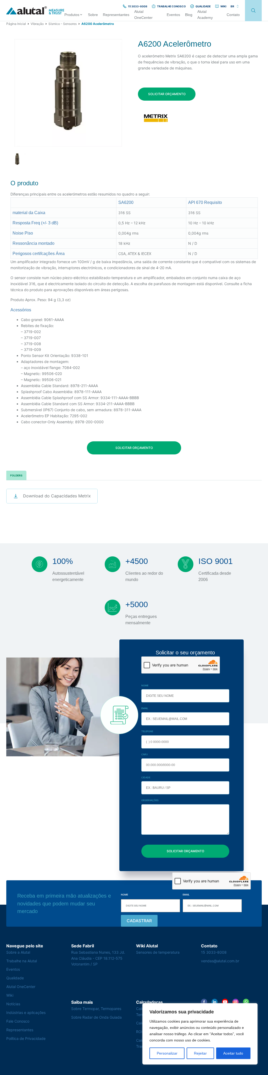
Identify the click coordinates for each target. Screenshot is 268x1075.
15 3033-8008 (214, 952)
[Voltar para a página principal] (35, 10)
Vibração (37, 24)
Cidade (145, 777)
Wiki (9, 995)
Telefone (147, 731)
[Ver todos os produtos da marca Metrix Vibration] (155, 118)
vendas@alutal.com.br (220, 961)
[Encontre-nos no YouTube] (225, 1002)
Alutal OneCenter (20, 986)
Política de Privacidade (26, 1038)
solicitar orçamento (167, 94)
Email (144, 708)
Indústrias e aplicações (26, 1012)
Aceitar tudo (233, 1053)
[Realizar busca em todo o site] (253, 10)
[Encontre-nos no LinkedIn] (214, 1002)
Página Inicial (16, 24)
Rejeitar (200, 1053)
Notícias (13, 1004)
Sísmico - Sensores (62, 24)
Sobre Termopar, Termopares (96, 1008)
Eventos (13, 969)
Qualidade (15, 978)
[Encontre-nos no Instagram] (235, 1002)
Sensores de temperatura (158, 952)
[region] (200, 1034)
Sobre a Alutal (18, 952)
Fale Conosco (17, 1021)
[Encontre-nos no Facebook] (204, 1002)
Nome (144, 685)
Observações (150, 800)
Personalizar (167, 1053)
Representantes (19, 1030)
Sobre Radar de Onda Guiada (96, 1017)
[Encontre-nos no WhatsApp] (246, 1002)
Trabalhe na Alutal (21, 961)
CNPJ (144, 754)
